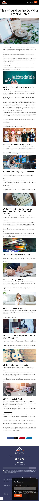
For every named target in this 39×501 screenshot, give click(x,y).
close (37, 478)
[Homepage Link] (4, 2)
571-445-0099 (7, 477)
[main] (19, 225)
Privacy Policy (9, 472)
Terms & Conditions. (14, 472)
